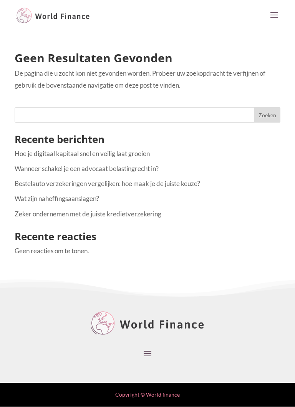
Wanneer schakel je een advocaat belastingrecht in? (87, 168)
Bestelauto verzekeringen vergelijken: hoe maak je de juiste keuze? (107, 183)
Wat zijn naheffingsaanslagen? (57, 198)
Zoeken (267, 115)
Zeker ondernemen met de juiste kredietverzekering (88, 214)
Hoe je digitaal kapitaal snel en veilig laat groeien (82, 154)
